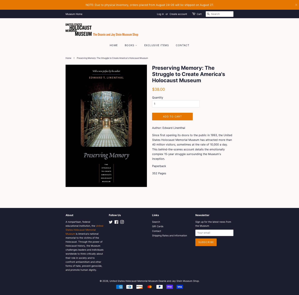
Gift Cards (157, 226)
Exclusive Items (156, 45)
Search (156, 221)
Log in (160, 13)
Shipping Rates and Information (169, 235)
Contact (182, 45)
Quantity (157, 97)
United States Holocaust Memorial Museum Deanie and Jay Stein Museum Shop (154, 281)
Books (130, 45)
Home (114, 45)
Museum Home (74, 13)
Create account (178, 13)
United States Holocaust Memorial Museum (84, 229)
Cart (199, 13)
